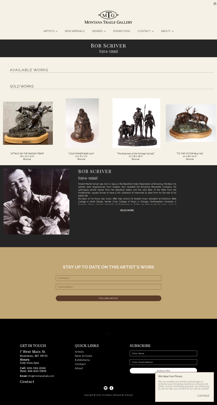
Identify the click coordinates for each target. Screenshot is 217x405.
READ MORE (127, 210)
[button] (50, 31)
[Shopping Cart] (215, 3)
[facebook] (111, 388)
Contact (27, 382)
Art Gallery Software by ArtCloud (117, 395)
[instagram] (105, 388)
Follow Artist (108, 298)
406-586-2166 (36, 368)
